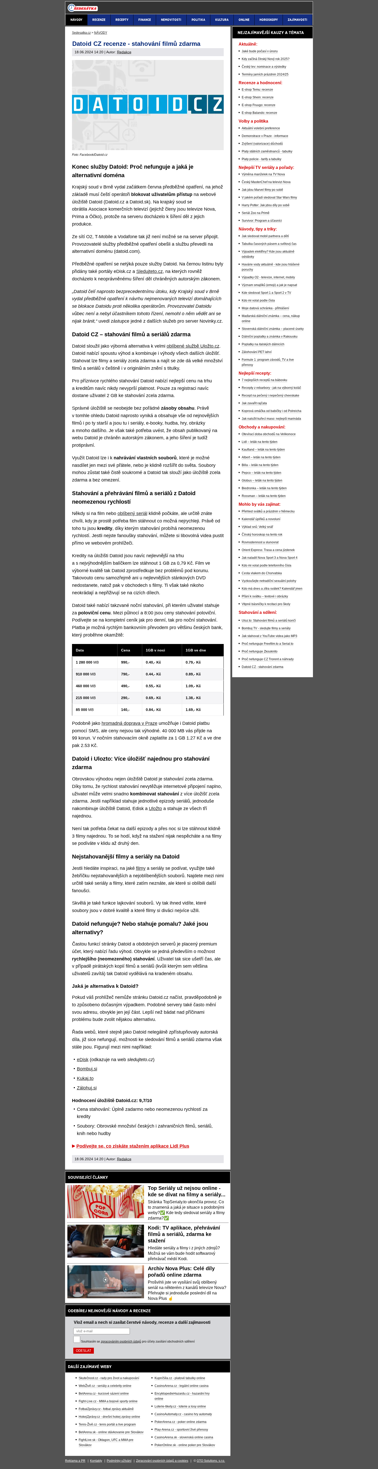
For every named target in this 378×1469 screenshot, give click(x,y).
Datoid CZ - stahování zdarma (262, 667)
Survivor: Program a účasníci (262, 220)
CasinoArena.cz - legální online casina (182, 1386)
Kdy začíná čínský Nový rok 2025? (266, 59)
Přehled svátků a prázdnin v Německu (268, 511)
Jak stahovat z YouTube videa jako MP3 (269, 636)
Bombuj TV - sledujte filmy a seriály (266, 628)
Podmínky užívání (119, 1461)
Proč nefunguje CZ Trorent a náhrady (268, 659)
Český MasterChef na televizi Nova (266, 182)
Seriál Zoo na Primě (255, 213)
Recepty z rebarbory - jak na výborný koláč (271, 388)
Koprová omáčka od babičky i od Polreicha (271, 411)
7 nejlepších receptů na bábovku (264, 380)
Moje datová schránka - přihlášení (265, 308)
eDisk (82, 1059)
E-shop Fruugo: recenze (258, 105)
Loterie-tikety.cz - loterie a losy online (180, 1406)
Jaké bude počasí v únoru (260, 51)
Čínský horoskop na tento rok (262, 534)
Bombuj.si (87, 1068)
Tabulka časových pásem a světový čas (269, 244)
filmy (141, 868)
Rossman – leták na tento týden (264, 496)
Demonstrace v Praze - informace (265, 136)
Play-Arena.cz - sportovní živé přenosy (181, 1429)
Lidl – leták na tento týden (259, 442)
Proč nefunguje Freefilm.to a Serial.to (267, 644)
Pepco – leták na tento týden (261, 473)
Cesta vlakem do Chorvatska (262, 573)
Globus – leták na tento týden (262, 480)
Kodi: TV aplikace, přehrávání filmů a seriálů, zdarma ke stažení (184, 1234)
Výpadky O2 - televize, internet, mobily (268, 277)
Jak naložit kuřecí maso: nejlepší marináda (271, 418)
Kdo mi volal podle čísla (258, 300)
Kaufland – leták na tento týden (263, 449)
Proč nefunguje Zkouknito (259, 651)
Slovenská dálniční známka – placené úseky (273, 329)
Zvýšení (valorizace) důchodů (262, 143)
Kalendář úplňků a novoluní (261, 519)
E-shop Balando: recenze (259, 113)
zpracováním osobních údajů (121, 1341)
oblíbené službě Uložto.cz (193, 346)
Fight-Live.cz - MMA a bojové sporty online (108, 1401)
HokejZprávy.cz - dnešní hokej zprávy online (109, 1417)
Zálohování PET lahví (257, 352)
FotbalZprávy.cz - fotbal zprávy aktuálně (106, 1409)
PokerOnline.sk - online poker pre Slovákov (185, 1445)
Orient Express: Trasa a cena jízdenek (268, 550)
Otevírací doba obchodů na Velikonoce (269, 434)
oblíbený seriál (132, 513)
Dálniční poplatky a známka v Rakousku (270, 336)
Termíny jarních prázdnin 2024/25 (265, 74)
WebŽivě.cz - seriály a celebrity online (105, 1386)
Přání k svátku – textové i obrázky (265, 596)
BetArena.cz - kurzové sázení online (104, 1393)
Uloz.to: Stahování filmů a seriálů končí (269, 620)
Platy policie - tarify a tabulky (261, 159)
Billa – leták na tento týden (260, 465)
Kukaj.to (85, 1078)
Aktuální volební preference (261, 128)
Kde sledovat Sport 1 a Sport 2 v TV (266, 293)
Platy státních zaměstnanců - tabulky (267, 151)
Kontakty (96, 1461)
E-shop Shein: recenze (258, 97)
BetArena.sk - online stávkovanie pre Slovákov (111, 1432)
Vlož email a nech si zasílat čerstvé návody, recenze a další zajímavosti (142, 1322)
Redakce (124, 52)
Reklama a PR (75, 1461)
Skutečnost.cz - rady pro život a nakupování (109, 1378)
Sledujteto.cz (149, 271)
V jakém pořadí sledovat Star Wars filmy (269, 197)
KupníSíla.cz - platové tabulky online (180, 1378)
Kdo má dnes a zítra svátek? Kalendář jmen (272, 588)
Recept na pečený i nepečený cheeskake (270, 395)
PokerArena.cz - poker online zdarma (180, 1422)
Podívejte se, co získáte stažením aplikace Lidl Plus (132, 1146)
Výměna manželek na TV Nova (263, 174)
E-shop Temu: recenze (257, 89)
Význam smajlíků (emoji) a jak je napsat (269, 285)
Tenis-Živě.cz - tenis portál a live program (107, 1424)
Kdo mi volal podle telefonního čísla (266, 565)
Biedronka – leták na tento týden (264, 488)
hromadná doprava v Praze (129, 723)
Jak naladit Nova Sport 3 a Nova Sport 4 (270, 558)
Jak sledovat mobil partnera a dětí (265, 236)
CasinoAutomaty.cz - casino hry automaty (183, 1414)
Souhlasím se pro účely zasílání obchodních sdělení (138, 1341)
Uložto (155, 808)
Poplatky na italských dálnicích (263, 344)
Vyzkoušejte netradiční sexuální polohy (269, 581)
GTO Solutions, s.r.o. (211, 1461)
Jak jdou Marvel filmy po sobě (262, 190)
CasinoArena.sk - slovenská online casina (184, 1437)
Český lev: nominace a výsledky (264, 66)
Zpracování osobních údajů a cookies (162, 1461)
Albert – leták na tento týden (261, 457)
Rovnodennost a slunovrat (260, 542)
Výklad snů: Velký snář (257, 527)
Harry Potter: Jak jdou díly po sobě (266, 205)
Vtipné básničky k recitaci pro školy (266, 604)
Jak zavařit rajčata (254, 403)
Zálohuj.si (87, 1087)
